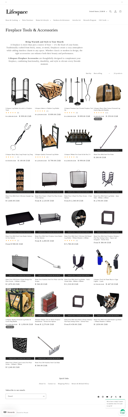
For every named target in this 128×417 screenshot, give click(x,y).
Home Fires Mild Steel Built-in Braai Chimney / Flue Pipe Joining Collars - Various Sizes (78, 320)
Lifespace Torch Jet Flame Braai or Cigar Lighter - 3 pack (106, 280)
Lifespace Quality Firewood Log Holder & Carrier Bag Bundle (18, 320)
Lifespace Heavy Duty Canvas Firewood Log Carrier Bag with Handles (107, 109)
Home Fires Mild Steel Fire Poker (104, 154)
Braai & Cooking (12, 20)
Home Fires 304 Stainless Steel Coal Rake (47, 362)
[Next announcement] (122, 2)
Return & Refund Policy (80, 384)
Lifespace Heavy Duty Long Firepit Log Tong (19, 154)
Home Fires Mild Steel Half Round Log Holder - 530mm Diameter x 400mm (108, 320)
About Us (42, 384)
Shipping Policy (64, 384)
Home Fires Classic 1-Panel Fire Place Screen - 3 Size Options (49, 197)
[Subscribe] (43, 396)
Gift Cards (102, 20)
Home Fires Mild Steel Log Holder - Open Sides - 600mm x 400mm (106, 197)
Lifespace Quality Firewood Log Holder (47, 154)
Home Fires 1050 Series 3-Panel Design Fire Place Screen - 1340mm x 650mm (19, 280)
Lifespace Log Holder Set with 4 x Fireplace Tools (19, 109)
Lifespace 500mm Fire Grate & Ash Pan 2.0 (77, 154)
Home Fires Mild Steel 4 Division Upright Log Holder (19, 197)
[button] (12, 20)
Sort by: (89, 73)
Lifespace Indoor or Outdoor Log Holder (47, 108)
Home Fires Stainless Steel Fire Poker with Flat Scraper (49, 280)
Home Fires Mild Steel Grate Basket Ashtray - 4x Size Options (19, 237)
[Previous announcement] (6, 2)
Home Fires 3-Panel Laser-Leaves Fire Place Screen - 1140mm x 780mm (19, 363)
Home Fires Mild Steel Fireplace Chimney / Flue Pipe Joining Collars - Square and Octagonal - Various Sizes (107, 237)
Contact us (52, 384)
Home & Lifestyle (42, 20)
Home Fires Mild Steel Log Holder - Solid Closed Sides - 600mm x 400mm (76, 280)
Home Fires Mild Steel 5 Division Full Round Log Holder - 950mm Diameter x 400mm (77, 237)
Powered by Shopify (22, 412)
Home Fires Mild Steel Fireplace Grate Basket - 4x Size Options (49, 237)
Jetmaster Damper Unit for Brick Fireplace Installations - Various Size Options (47, 320)
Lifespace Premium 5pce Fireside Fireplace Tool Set (78, 109)
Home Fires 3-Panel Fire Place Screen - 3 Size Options (78, 197)
